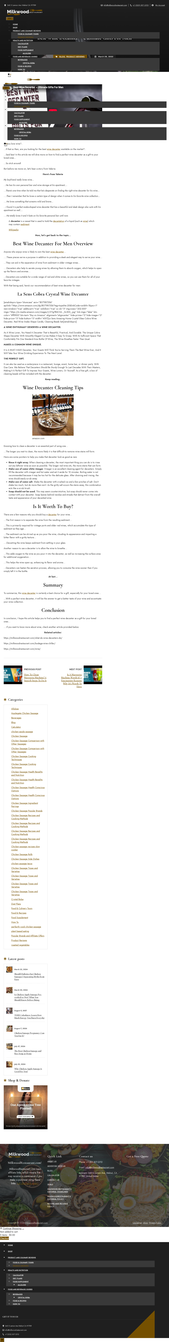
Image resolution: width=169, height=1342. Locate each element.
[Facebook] (77, 152)
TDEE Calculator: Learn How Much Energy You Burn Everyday (29, 1016)
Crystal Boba (29, 63)
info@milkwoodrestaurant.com (115, 5)
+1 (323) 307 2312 (141, 5)
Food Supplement (26, 50)
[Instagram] (87, 152)
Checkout (4, 1238)
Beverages (22, 60)
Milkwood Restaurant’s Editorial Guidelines (59, 1190)
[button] (9, 76)
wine (85, 221)
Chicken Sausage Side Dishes (25, 859)
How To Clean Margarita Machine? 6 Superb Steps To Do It (35, 677)
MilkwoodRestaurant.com (36, 1222)
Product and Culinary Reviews (27, 31)
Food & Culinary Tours (28, 34)
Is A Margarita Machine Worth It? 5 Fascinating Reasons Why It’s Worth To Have (71, 680)
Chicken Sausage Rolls (21, 854)
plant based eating (20, 931)
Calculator (23, 43)
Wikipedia (13, 229)
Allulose (27, 53)
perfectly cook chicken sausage (26, 926)
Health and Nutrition (23, 40)
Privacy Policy (155, 1222)
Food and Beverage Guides (25, 56)
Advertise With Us (56, 1166)
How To (21, 69)
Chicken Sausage (19, 736)
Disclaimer (137, 1222)
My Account (160, 5)
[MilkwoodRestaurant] (24, 15)
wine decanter (57, 251)
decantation (58, 221)
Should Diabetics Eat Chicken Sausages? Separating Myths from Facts (29, 976)
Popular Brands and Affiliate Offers (27, 935)
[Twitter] (82, 152)
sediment (25, 224)
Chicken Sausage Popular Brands (26, 810)
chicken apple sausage (22, 731)
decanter (52, 514)
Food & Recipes (24, 66)
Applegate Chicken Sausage (24, 713)
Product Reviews (25, 37)
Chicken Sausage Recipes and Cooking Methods (25, 817)
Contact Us (53, 1179)
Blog (13, 722)
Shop (15, 27)
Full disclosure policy (27, 1183)
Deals (50, 1184)
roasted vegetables (20, 945)
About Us (51, 1161)
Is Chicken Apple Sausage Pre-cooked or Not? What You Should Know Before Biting (28, 997)
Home (15, 24)
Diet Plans (22, 47)
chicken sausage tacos (21, 863)
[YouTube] (92, 152)
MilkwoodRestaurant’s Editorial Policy (59, 1197)
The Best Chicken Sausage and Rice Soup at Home (27, 1052)
